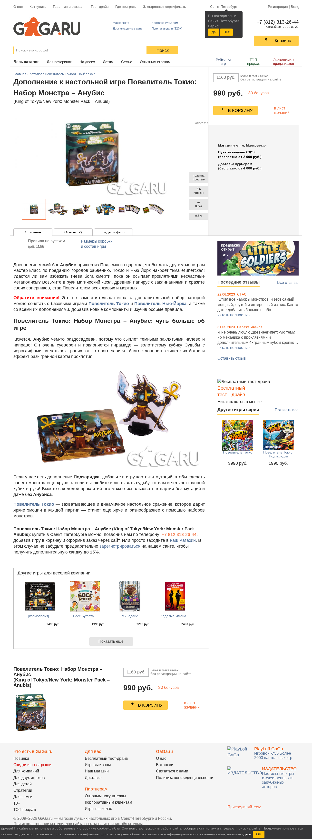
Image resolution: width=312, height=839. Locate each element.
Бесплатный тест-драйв (106, 758)
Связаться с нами (172, 771)
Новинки (21, 758)
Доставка (93, 778)
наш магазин (183, 540)
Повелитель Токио (237, 452)
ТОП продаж (253, 62)
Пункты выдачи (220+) (167, 28)
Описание (33, 232)
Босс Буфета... (85, 616)
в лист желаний (282, 110)
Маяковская (121, 23)
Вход (295, 7)
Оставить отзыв (231, 358)
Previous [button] (19, 209)
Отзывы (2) (73, 232)
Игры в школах (98, 809)
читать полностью (233, 315)
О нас (18, 7)
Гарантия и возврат (68, 7)
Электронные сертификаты (164, 7)
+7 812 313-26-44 (179, 534)
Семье (126, 62)
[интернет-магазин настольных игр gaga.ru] (46, 26)
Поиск (162, 50)
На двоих (87, 62)
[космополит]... (40, 616)
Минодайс (130, 616)
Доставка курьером (165, 23)
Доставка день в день (127, 28)
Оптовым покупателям (105, 796)
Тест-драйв (99, 7)
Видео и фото (113, 232)
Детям (108, 62)
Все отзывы (288, 282)
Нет (226, 32)
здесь (246, 834)
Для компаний (26, 771)
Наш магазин (97, 771)
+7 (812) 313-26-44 (276, 22)
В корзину (240, 110)
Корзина (283, 40)
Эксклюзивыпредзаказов (283, 62)
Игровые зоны (98, 765)
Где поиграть (125, 7)
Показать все (287, 410)
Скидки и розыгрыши (32, 765)
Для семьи (22, 797)
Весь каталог (26, 62)
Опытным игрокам (155, 62)
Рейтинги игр (223, 62)
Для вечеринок (59, 62)
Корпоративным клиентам (108, 802)
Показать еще (111, 641)
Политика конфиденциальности (184, 778)
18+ (16, 803)
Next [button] (168, 209)
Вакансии (164, 765)
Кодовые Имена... (175, 616)
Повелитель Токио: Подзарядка (278, 454)
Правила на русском (46, 243)
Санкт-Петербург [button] (223, 7)
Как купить (37, 7)
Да (214, 32)
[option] (34, 209)
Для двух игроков (29, 778)
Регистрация (278, 7)
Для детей (22, 784)
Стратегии (22, 790)
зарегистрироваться (119, 546)
